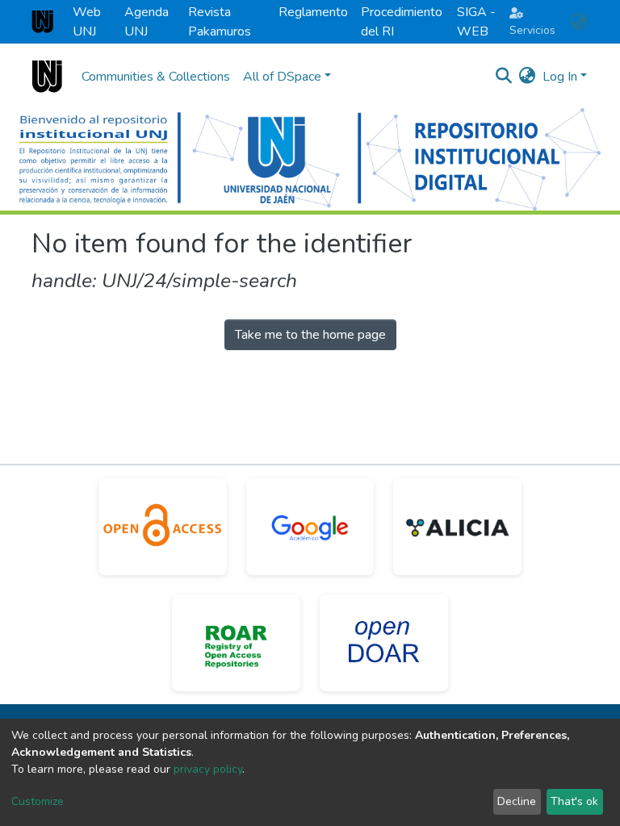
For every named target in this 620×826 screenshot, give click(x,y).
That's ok (574, 801)
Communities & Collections (156, 77)
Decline (516, 801)
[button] (578, 21)
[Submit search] (504, 76)
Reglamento (313, 12)
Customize (37, 801)
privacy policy (208, 769)
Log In (559, 77)
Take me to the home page (310, 335)
